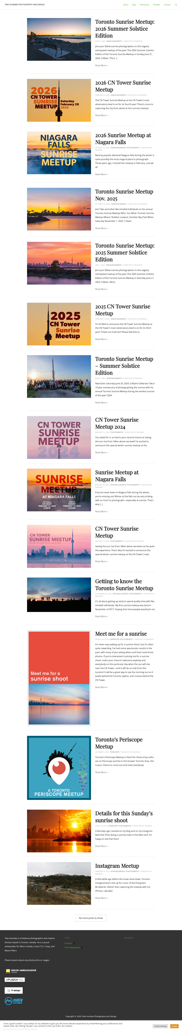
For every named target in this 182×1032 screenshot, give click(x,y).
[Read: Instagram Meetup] (59, 883)
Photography (133, 147)
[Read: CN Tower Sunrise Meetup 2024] (59, 437)
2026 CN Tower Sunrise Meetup (123, 86)
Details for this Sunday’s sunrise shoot (124, 817)
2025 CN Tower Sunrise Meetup (122, 310)
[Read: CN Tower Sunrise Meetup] (59, 546)
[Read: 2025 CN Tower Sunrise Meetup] (59, 323)
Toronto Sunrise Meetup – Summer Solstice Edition (124, 365)
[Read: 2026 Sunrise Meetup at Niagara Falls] (59, 152)
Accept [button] (174, 1026)
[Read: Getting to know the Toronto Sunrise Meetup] (59, 594)
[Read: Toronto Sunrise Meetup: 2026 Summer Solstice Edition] (59, 39)
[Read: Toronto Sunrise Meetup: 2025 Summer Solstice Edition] (59, 262)
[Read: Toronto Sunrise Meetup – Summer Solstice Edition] (59, 376)
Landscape (114, 639)
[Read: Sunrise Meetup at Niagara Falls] (59, 489)
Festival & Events (118, 485)
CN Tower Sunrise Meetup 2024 (117, 423)
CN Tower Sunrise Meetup (117, 532)
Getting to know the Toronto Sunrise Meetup (124, 584)
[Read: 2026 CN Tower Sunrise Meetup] (59, 100)
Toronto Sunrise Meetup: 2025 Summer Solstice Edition (125, 252)
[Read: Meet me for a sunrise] (59, 677)
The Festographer (72, 947)
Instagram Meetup (117, 865)
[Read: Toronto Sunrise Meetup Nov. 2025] (59, 209)
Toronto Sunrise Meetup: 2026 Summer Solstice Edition (125, 28)
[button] (176, 4)
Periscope (114, 752)
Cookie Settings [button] (160, 1026)
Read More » (101, 66)
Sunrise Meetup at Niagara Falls (116, 475)
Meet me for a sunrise (121, 633)
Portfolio (68, 943)
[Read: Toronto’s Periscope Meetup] (59, 767)
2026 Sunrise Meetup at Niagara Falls (123, 138)
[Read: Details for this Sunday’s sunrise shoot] (59, 830)
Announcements (114, 41)
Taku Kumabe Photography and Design (25, 4)
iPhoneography (118, 871)
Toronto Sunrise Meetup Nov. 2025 (124, 195)
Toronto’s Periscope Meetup (119, 743)
